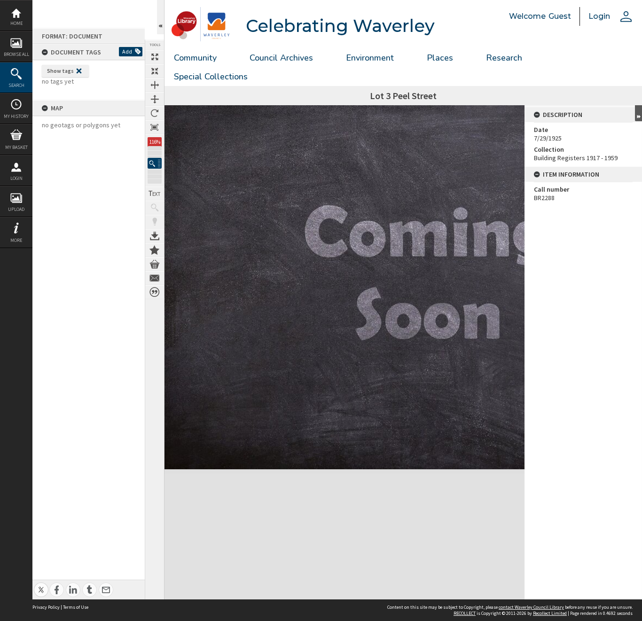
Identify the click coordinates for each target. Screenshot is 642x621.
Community (195, 57)
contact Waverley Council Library (531, 607)
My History (16, 116)
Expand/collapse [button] (638, 113)
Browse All (16, 54)
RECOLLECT (465, 613)
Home (16, 23)
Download (154, 236)
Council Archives (281, 57)
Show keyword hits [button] (154, 208)
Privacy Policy (46, 607)
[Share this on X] (41, 585)
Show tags (60, 70)
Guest (559, 16)
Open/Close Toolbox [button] (160, 17)
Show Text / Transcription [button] (154, 193)
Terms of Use (75, 607)
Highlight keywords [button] (154, 222)
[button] (155, 163)
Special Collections (211, 76)
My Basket (16, 147)
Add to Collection (154, 250)
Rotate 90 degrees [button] (154, 113)
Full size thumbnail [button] (154, 57)
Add (127, 51)
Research (504, 57)
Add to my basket (154, 264)
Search (16, 85)
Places (440, 57)
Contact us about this (154, 278)
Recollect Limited (550, 613)
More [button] (16, 240)
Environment (370, 57)
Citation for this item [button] (154, 292)
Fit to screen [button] (154, 71)
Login (16, 178)
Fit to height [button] (154, 99)
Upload (16, 209)
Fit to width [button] (154, 85)
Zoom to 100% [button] (154, 127)
